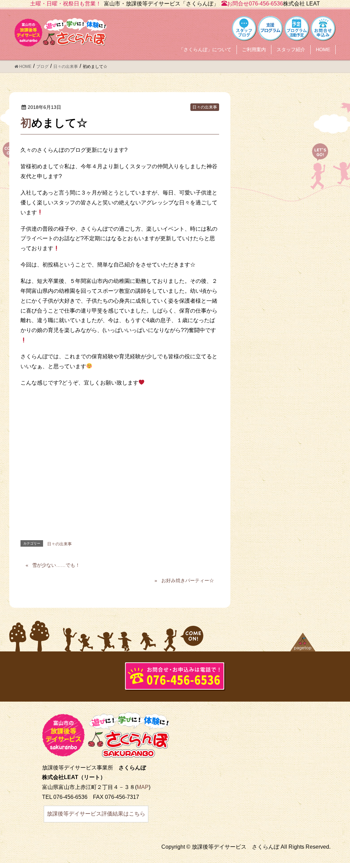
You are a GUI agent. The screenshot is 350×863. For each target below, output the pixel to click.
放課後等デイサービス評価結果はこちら (96, 814)
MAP (143, 787)
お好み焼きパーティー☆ (187, 580)
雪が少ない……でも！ (56, 565)
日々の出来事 (204, 107)
